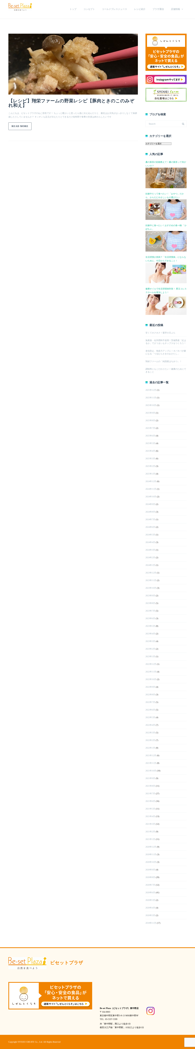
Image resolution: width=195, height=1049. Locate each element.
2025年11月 (150, 398)
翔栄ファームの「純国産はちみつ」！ (163, 361)
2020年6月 (150, 892)
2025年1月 (150, 474)
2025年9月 (150, 413)
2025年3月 (150, 458)
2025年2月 (150, 466)
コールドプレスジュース (114, 9)
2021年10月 (150, 771)
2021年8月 (150, 786)
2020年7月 (150, 885)
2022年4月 (150, 725)
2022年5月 (150, 717)
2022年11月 (150, 672)
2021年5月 (150, 809)
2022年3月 (150, 733)
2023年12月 (150, 573)
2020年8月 (150, 877)
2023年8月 (150, 603)
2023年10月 (150, 588)
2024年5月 (150, 535)
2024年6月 (150, 527)
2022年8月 (150, 694)
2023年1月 (150, 656)
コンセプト (89, 9)
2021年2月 (150, 831)
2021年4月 (150, 816)
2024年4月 (150, 542)
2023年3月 (150, 641)
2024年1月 (150, 565)
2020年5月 (150, 900)
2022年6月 (150, 710)
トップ (73, 9)
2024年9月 (150, 504)
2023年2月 (150, 649)
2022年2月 (150, 740)
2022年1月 (150, 748)
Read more (20, 126)
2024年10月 (150, 496)
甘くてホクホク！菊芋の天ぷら (160, 333)
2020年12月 (150, 847)
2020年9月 (150, 870)
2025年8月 (150, 420)
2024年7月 (150, 519)
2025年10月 (150, 405)
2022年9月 (150, 687)
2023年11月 (150, 580)
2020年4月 (150, 908)
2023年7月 (150, 611)
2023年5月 (150, 626)
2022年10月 (150, 679)
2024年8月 (150, 512)
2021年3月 (150, 824)
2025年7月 (150, 428)
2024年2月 (150, 557)
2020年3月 (150, 915)
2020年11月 (150, 854)
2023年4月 (150, 634)
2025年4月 (150, 451)
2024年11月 (150, 489)
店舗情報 (175, 9)
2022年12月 (150, 664)
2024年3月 (150, 550)
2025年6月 (150, 436)
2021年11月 (150, 763)
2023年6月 (150, 618)
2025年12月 (150, 390)
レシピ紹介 (139, 9)
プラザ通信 (158, 9)
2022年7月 (150, 702)
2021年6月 (150, 801)
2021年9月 (150, 778)
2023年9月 (150, 595)
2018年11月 (150, 923)
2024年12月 (150, 481)
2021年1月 (150, 839)
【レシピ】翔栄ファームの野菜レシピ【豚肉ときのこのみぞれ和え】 (71, 103)
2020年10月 (150, 862)
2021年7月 (150, 793)
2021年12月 (150, 755)
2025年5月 (150, 443)
